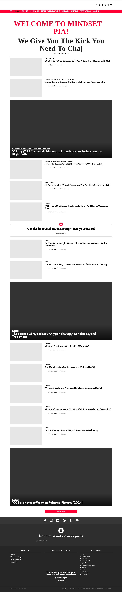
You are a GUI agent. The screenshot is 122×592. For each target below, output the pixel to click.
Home (17, 11)
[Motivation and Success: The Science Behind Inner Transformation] (26, 88)
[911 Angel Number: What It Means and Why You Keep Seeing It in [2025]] (26, 190)
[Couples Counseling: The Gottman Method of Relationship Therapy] (26, 270)
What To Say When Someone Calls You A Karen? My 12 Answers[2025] (77, 61)
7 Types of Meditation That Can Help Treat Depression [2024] (73, 388)
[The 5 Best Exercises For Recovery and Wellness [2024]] (26, 373)
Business (15, 148)
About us (96, 11)
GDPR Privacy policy (16, 559)
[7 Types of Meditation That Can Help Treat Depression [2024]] (26, 394)
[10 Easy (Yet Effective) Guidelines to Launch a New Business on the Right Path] (61, 129)
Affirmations (85, 11)
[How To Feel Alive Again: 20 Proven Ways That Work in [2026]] (26, 169)
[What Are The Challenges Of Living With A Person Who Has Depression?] (26, 415)
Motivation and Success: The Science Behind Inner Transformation (75, 82)
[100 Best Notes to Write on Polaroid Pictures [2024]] (61, 477)
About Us (14, 562)
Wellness (65, 11)
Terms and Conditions (17, 558)
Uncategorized (49, 58)
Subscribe (61, 581)
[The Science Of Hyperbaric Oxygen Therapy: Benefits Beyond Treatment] (61, 311)
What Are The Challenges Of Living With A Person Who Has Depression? (78, 409)
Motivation (34, 11)
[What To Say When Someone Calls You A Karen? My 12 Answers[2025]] (26, 67)
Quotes (61, 79)
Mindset (25, 11)
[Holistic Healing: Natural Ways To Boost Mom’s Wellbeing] (26, 436)
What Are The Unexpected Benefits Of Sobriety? (67, 346)
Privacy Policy (15, 556)
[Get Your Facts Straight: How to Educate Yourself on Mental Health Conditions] (26, 249)
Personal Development (50, 11)
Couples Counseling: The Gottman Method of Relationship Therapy (76, 265)
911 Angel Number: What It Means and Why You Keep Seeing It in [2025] (78, 185)
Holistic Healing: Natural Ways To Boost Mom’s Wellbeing (71, 431)
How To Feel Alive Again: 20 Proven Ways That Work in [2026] (74, 164)
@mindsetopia (61, 578)
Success (47, 148)
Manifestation (86, 560)
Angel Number (49, 182)
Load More (61, 511)
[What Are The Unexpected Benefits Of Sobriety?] (26, 352)
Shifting (74, 11)
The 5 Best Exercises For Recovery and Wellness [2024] (70, 367)
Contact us (14, 561)
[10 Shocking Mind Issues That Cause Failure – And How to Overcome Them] (26, 211)
